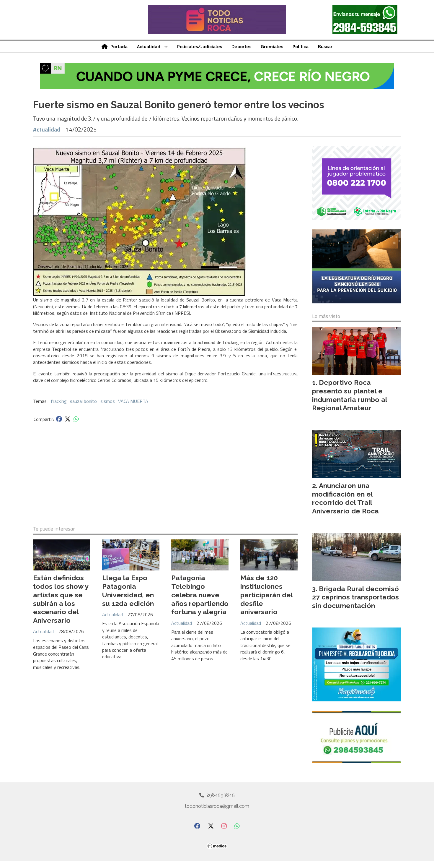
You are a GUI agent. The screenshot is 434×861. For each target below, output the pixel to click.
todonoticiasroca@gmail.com (217, 806)
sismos (107, 401)
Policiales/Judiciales (199, 46)
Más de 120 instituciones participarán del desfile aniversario (266, 595)
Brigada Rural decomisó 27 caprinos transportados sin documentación (355, 597)
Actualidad (148, 46)
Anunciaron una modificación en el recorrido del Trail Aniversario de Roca (345, 498)
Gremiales (272, 46)
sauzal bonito (83, 401)
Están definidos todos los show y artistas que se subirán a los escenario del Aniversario (60, 599)
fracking (59, 401)
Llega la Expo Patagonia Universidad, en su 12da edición (128, 590)
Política (301, 46)
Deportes (241, 46)
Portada (119, 46)
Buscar (325, 46)
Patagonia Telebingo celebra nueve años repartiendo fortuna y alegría (200, 595)
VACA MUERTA (133, 401)
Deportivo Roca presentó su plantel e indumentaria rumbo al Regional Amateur (349, 395)
